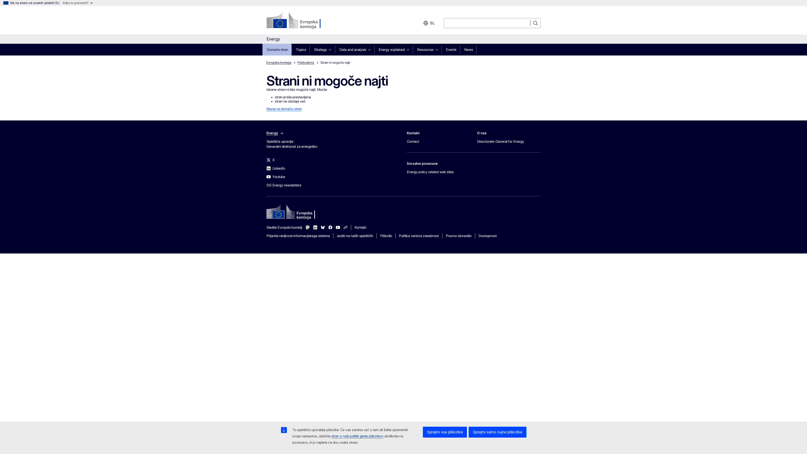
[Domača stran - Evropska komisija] (300, 21)
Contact (413, 141)
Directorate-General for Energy (500, 141)
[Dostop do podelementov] (331, 49)
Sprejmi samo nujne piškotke (497, 432)
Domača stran (277, 50)
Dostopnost (488, 236)
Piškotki (386, 236)
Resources (425, 50)
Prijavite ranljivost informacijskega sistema (298, 236)
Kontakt (360, 227)
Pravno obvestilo (459, 236)
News (468, 50)
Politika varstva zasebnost (419, 236)
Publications (306, 62)
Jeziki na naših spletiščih (355, 236)
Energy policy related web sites (430, 172)
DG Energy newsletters (283, 185)
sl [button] (432, 23)
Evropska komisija (278, 62)
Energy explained (392, 50)
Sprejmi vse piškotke (445, 432)
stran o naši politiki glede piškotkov (357, 436)
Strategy (320, 50)
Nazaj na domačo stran (284, 109)
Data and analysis (352, 50)
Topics (301, 50)
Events (451, 50)
